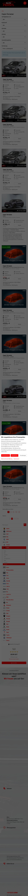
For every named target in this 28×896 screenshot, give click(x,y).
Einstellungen (23, 455)
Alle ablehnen (14, 455)
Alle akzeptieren (5, 455)
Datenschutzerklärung (6, 458)
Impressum (16, 458)
